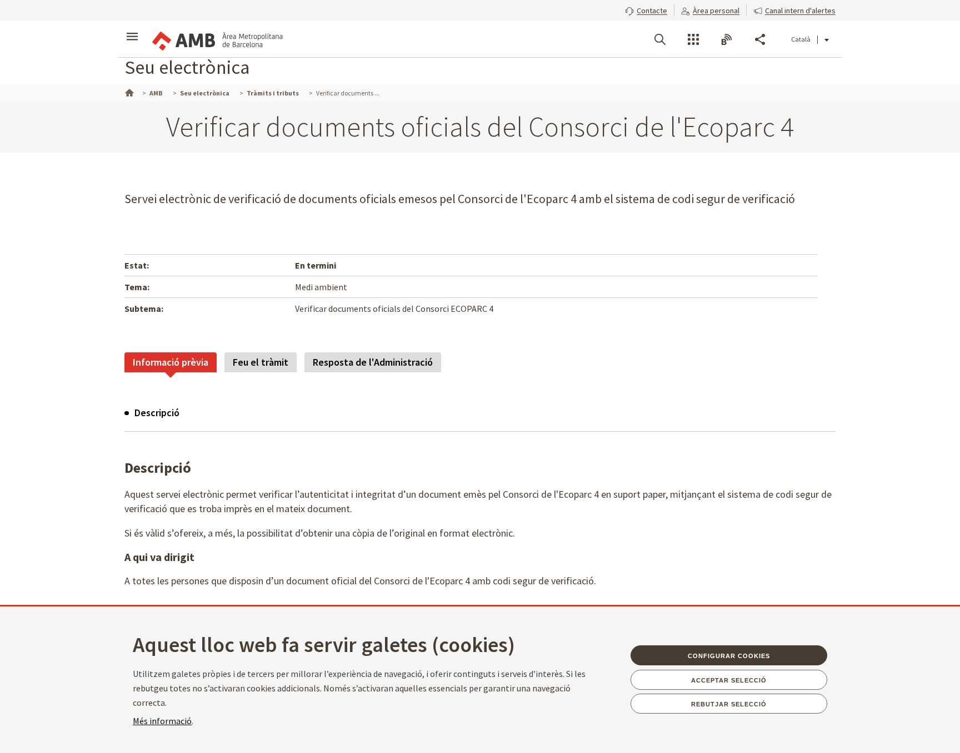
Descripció (156, 412)
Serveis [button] (693, 39)
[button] (646, 9)
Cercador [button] (660, 39)
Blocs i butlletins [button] (726, 39)
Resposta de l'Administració (373, 362)
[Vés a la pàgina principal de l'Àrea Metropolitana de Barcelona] (216, 39)
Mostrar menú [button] (132, 29)
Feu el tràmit (260, 362)
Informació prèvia (170, 362)
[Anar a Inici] (128, 91)
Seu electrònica (186, 67)
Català (801, 39)
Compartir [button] (760, 39)
